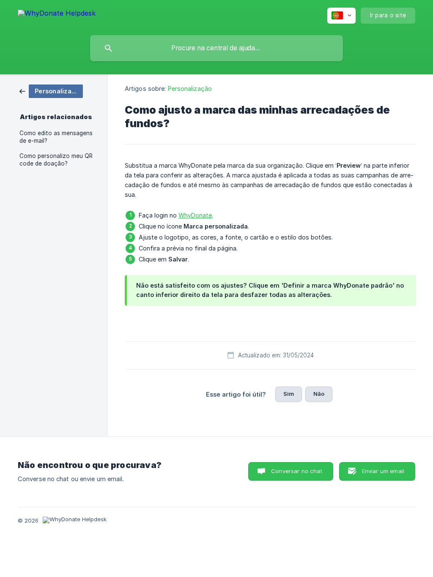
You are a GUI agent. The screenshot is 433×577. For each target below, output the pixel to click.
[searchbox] (216, 48)
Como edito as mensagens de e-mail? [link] (56, 137)
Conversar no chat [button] (296, 471)
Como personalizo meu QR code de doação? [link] (56, 159)
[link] (51, 91)
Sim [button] (288, 393)
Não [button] (318, 393)
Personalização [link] (190, 88)
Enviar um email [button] (383, 471)
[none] (57, 15)
